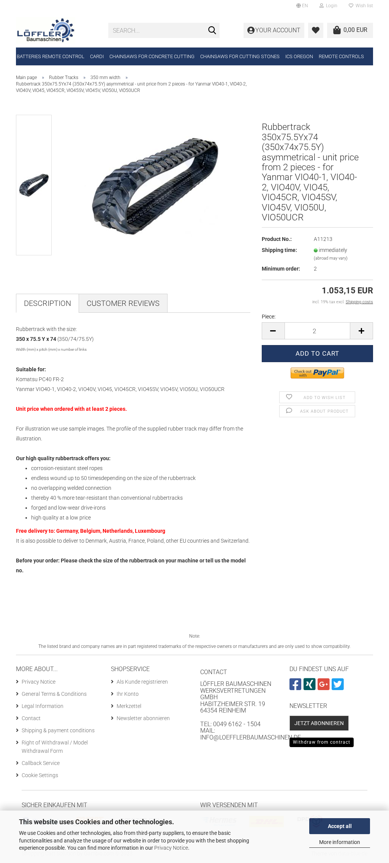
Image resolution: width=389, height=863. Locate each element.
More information (339, 842)
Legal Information (42, 706)
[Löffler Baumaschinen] (56, 30)
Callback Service (41, 763)
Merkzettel (129, 706)
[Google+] (325, 687)
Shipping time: (279, 250)
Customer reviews (123, 303)
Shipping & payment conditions (58, 730)
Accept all (340, 826)
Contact (31, 718)
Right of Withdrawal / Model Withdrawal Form (55, 746)
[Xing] (311, 687)
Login (330, 5)
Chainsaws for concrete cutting (151, 56)
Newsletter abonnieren (143, 718)
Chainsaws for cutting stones (240, 56)
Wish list (363, 5)
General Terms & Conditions (54, 694)
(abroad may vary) (331, 258)
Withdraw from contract (321, 742)
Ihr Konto (128, 694)
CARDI (97, 56)
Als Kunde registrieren (142, 682)
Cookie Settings (40, 775)
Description (47, 303)
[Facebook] (296, 687)
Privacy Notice (171, 848)
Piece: (268, 317)
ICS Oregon (299, 56)
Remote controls (341, 56)
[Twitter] (339, 687)
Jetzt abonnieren (319, 723)
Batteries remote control (50, 56)
